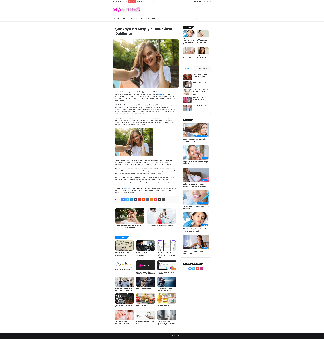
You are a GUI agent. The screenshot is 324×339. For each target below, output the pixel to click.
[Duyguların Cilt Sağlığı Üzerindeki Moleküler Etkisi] (203, 33)
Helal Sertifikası (141, 305)
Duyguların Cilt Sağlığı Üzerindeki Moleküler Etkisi (202, 40)
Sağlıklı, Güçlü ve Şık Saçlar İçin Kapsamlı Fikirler (195, 140)
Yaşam (154, 18)
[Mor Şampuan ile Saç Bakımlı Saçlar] (145, 315)
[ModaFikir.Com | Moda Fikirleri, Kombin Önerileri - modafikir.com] (126, 9)
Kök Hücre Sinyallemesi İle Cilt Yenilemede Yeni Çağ (189, 41)
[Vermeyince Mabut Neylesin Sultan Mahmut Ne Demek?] (124, 263)
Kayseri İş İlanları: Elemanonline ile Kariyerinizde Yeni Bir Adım (145, 254)
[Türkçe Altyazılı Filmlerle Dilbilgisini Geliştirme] (166, 282)
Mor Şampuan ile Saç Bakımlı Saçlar (145, 322)
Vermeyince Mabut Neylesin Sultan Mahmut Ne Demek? (123, 268)
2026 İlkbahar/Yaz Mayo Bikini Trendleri (200, 106)
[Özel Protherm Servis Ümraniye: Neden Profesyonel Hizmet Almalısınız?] (166, 315)
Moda (123, 18)
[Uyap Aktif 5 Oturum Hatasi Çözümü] (166, 265)
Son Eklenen (203, 68)
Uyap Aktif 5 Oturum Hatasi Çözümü (165, 273)
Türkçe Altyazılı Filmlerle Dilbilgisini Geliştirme (164, 289)
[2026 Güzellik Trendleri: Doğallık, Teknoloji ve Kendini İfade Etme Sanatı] (187, 92)
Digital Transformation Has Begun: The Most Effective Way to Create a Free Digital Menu (166, 255)
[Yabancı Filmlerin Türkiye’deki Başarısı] (124, 298)
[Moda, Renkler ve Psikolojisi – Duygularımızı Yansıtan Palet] (124, 282)
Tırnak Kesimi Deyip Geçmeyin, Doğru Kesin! (122, 322)
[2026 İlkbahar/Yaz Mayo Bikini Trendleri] (187, 108)
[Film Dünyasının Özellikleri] (145, 282)
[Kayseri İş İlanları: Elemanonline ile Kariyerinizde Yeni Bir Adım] (145, 245)
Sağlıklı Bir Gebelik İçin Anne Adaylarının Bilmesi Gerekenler (195, 185)
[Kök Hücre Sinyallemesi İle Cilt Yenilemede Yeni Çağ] (189, 33)
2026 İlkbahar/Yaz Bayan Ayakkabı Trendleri (201, 98)
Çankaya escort (161, 94)
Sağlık (147, 18)
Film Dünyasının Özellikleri (144, 288)
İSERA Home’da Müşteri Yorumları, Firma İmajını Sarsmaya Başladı (122, 254)
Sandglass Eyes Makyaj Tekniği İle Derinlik (202, 57)
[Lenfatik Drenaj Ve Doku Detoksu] (189, 50)
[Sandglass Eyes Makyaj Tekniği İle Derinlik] (203, 50)
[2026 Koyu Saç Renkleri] (187, 84)
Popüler (187, 68)
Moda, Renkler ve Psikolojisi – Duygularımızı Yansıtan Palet (124, 289)
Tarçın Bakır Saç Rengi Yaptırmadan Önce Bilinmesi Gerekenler (200, 76)
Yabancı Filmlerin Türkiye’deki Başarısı (124, 306)
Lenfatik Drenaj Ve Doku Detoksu (188, 56)
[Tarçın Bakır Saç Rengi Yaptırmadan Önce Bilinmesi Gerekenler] (187, 77)
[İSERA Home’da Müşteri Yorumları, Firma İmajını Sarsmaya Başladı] (124, 245)
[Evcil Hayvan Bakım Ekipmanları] (166, 298)
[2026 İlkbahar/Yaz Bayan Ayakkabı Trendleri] (187, 100)
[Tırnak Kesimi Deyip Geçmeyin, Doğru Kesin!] (124, 315)
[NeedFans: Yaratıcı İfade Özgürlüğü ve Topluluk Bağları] (145, 265)
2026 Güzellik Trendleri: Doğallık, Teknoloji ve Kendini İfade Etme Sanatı (200, 92)
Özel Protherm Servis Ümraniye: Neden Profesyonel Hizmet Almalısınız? (166, 323)
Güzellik (116, 18)
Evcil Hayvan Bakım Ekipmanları (163, 306)
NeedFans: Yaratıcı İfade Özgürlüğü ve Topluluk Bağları (145, 273)
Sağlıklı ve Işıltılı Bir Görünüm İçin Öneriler (148, 1)
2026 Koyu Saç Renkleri (200, 82)
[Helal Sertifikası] (145, 298)
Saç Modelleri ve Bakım (135, 18)
